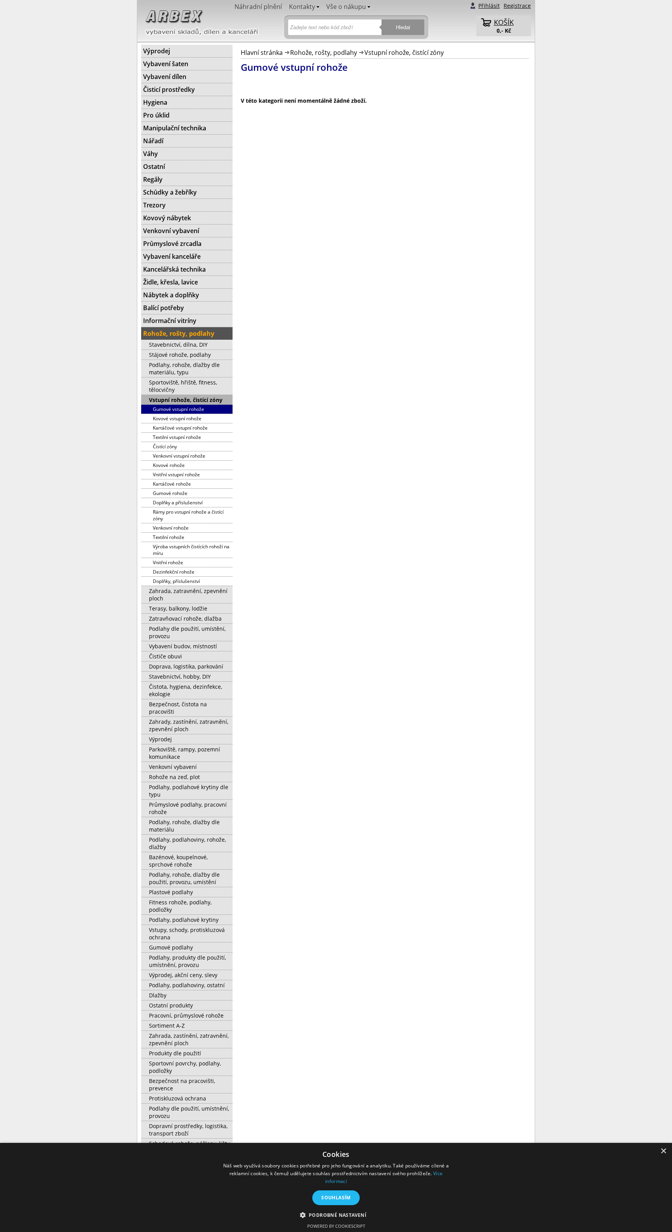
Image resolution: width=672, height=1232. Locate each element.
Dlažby (157, 995)
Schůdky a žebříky (170, 192)
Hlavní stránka (262, 52)
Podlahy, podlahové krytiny (184, 919)
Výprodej (156, 51)
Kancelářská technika (174, 269)
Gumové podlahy (171, 947)
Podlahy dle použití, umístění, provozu (187, 632)
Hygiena (155, 102)
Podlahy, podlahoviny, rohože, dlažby (187, 843)
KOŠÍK (504, 22)
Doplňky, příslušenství (176, 581)
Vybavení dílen (164, 76)
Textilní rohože (168, 537)
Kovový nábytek (167, 218)
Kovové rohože (169, 465)
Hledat (403, 27)
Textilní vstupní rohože (177, 437)
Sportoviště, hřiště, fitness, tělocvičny (183, 386)
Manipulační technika (174, 128)
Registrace (517, 5)
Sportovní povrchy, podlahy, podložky (185, 1067)
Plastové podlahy (171, 892)
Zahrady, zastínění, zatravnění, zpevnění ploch (188, 725)
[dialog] (336, 1187)
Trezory (154, 205)
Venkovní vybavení (171, 230)
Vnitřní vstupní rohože (176, 474)
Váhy (150, 153)
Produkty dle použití (175, 1053)
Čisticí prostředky (169, 89)
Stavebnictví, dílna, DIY (178, 344)
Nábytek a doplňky (171, 295)
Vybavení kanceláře (172, 256)
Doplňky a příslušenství (178, 502)
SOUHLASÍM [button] (336, 1197)
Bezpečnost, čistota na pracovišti (178, 707)
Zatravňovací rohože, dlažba (185, 618)
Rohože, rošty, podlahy (323, 52)
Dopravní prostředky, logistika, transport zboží (188, 1129)
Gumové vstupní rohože (178, 409)
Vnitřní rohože (168, 562)
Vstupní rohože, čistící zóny (404, 52)
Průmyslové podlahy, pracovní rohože (188, 808)
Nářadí (153, 141)
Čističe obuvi (165, 656)
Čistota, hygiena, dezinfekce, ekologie (185, 690)
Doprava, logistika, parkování (186, 666)
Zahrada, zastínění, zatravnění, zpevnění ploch (189, 1039)
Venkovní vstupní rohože (179, 456)
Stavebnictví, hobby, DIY (180, 676)
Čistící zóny (165, 446)
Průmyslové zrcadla (172, 243)
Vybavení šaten (165, 64)
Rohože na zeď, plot (174, 777)
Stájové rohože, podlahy (180, 354)
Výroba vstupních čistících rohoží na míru (191, 549)
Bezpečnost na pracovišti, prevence (182, 1084)
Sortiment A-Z (167, 1025)
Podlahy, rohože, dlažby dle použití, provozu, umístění (184, 878)
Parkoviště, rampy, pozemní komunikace (184, 753)
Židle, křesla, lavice (170, 282)
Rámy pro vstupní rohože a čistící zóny (188, 515)
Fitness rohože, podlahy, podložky (180, 906)
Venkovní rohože (171, 528)
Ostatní (154, 166)
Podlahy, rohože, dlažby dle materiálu (184, 825)
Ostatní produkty (171, 1005)
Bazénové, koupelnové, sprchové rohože (178, 860)
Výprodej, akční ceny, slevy (183, 975)
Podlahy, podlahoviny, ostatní (187, 985)
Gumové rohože (170, 493)
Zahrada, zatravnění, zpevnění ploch (188, 594)
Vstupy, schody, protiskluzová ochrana (187, 933)
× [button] (663, 1151)
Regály (153, 179)
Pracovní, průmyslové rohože (186, 1015)
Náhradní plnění (258, 6)
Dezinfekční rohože (173, 572)
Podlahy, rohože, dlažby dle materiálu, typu (184, 368)
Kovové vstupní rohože (177, 418)
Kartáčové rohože (172, 484)
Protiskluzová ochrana (177, 1098)
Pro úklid (156, 115)
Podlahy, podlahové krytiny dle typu (188, 790)
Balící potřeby (163, 308)
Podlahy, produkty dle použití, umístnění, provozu (187, 961)
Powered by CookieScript (336, 1226)
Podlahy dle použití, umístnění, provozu (189, 1112)
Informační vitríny (169, 320)
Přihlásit (489, 5)
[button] (336, 1214)
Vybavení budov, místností (183, 646)
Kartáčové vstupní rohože (180, 428)
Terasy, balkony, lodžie (178, 608)
